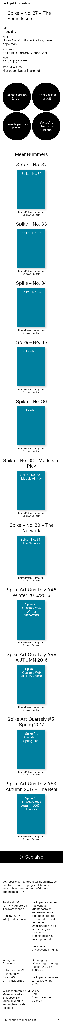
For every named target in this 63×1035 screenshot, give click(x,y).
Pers (35, 994)
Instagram (9, 960)
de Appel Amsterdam (16, 3)
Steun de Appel (41, 997)
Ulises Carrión (13, 40)
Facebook (9, 963)
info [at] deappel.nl (14, 919)
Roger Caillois (33, 40)
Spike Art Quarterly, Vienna (21, 53)
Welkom (37, 991)
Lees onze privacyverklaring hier (45, 948)
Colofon (37, 1001)
